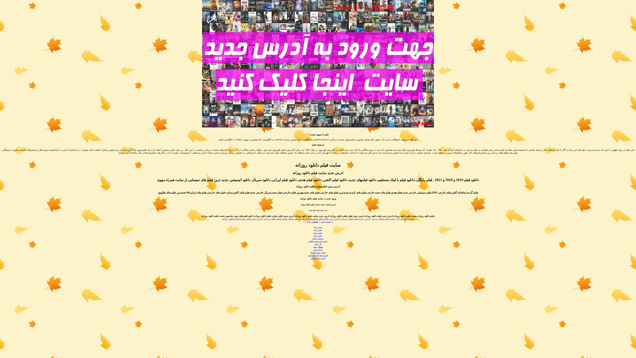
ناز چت (318, 244)
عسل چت (318, 247)
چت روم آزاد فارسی (318, 255)
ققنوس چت (312, 221)
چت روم (318, 227)
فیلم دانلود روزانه (405, 219)
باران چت (318, 249)
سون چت (325, 221)
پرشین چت (318, 238)
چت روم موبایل (318, 252)
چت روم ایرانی (318, 258)
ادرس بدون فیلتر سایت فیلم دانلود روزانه (284, 219)
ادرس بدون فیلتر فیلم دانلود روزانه (323, 219)
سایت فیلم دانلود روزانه (383, 219)
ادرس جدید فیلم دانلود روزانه (356, 219)
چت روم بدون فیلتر (318, 241)
